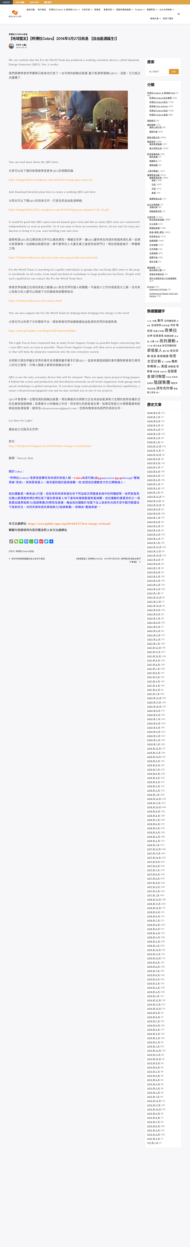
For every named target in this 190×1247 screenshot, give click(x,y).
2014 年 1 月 (153, 1046)
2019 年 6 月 (153, 773)
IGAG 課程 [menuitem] (20, 2)
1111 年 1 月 (152, 1143)
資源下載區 (168, 18)
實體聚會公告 (155, 199)
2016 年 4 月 (153, 933)
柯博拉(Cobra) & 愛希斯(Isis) (63, 9)
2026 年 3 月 (153, 434)
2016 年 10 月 (154, 908)
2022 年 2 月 (153, 639)
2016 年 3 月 (153, 937)
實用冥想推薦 (155, 144)
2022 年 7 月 (153, 618)
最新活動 (31, 9)
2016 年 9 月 (153, 912)
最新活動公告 (153, 137)
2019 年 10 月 (154, 757)
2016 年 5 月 (153, 929)
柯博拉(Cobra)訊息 (18, 34)
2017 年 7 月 (153, 870)
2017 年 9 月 (153, 862)
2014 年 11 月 (154, 1004)
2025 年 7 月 (153, 467)
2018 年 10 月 (154, 807)
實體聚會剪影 (155, 178)
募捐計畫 (154, 18)
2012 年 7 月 (153, 1122)
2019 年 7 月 (153, 769)
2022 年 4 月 (153, 631)
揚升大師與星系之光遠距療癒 (163, 278)
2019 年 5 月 (153, 778)
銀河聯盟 (158, 376)
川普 (152, 341)
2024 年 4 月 (153, 530)
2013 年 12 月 (154, 1050)
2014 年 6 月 (153, 1025)
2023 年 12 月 (154, 547)
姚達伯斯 (169, 335)
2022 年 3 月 (153, 635)
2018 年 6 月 (153, 824)
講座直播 (153, 157)
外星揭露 (153, 245)
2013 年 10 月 (154, 1059)
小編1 (24, 45)
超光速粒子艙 (155, 270)
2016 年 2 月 (153, 941)
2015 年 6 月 (153, 975)
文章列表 (86, 9)
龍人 (158, 393)
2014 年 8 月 (153, 1017)
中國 (154, 321)
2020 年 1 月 (153, 744)
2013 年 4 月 (153, 1084)
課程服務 (151, 125)
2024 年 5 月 (153, 526)
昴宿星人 (154, 350)
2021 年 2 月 (153, 689)
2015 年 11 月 (153, 954)
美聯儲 (172, 366)
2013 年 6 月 (153, 1075)
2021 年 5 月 (153, 677)
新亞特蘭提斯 (169, 345)
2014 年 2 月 (153, 1042)
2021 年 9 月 (153, 660)
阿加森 (168, 377)
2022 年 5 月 (153, 627)
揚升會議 (157, 346)
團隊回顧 (153, 165)
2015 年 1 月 (153, 996)
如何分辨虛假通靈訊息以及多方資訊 (28, 558)
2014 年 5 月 (153, 1029)
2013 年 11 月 (154, 1055)
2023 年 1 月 (153, 593)
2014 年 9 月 (153, 1013)
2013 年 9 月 (153, 1063)
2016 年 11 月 (154, 904)
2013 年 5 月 (153, 1080)
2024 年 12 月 (154, 496)
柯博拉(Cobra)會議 (158, 115)
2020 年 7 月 (153, 719)
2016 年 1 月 (153, 945)
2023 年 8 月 (153, 564)
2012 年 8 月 (153, 1117)
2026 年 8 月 (153, 413)
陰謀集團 (162, 382)
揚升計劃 (153, 261)
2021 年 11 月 (154, 652)
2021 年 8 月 (153, 664)
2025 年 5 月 (153, 475)
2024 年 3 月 (153, 534)
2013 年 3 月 (153, 1088)
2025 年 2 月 (153, 488)
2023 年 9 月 (153, 559)
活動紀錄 (153, 207)
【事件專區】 (153, 171)
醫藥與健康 (154, 228)
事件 (160, 320)
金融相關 (153, 240)
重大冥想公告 (155, 148)
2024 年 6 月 (153, 522)
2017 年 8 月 (153, 866)
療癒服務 (151, 267)
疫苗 (153, 356)
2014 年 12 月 (154, 1000)
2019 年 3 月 (153, 786)
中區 (154, 188)
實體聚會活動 (153, 175)
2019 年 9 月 (153, 761)
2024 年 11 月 (154, 501)
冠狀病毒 (166, 325)
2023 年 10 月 (154, 555)
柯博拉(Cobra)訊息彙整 (160, 98)
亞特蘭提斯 (170, 320)
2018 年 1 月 (153, 845)
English (151, 287)
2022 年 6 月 (153, 622)
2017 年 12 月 (154, 849)
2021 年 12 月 (154, 648)
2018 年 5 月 (153, 828)
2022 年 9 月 (153, 610)
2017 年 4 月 (153, 883)
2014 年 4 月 (153, 1034)
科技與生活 (154, 236)
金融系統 (163, 372)
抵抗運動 (168, 340)
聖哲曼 (156, 371)
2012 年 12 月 (154, 1101)
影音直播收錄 (153, 154)
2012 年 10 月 (154, 1109)
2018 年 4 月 (153, 832)
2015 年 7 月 (153, 971)
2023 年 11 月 (154, 551)
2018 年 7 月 (153, 820)
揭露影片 (153, 161)
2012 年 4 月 (153, 1134)
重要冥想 (108, 9)
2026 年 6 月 (153, 421)
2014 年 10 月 (154, 1008)
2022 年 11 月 (154, 601)
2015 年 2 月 (153, 992)
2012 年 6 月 (153, 1126)
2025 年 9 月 (153, 459)
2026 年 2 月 (153, 438)
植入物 (166, 351)
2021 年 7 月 (153, 668)
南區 (154, 180)
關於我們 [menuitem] (47, 2)
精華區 (97, 9)
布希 (157, 342)
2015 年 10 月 (154, 958)
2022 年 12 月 (154, 597)
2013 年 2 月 (153, 1092)
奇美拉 (171, 330)
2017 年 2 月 (153, 891)
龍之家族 (151, 392)
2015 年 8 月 (153, 966)
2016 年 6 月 (153, 925)
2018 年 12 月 (154, 799)
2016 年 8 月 (153, 916)
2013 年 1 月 (153, 1096)
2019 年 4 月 (153, 782)
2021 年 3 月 (153, 685)
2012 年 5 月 (153, 1130)
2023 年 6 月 (153, 572)
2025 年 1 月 (153, 492)
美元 (158, 367)
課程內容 (153, 131)
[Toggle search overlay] (179, 14)
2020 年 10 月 (154, 706)
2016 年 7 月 (153, 920)
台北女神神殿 (165, 9)
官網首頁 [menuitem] (6, 2)
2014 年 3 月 (153, 1038)
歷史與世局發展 (156, 219)
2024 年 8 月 (153, 513)
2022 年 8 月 (153, 614)
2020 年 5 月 (153, 727)
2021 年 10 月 (154, 656)
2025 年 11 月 (154, 450)
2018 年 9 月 (153, 811)
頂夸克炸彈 (164, 388)
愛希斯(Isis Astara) (158, 106)
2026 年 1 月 (153, 442)
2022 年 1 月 (153, 643)
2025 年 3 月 (153, 484)
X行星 (149, 321)
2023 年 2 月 (153, 589)
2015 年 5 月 (153, 979)
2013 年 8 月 (153, 1067)
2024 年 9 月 (153, 509)
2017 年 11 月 (153, 853)
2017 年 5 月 (153, 878)
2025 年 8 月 (153, 463)
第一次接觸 (166, 362)
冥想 (172, 325)
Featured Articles (158, 289)
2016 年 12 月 (154, 899)
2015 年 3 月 (153, 987)
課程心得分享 (155, 127)
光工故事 (153, 224)
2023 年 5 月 (153, 576)
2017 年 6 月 (153, 874)
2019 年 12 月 (154, 748)
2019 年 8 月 (153, 765)
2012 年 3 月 (153, 1138)
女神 (149, 335)
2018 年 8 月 (153, 815)
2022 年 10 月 (154, 606)
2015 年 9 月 (153, 962)
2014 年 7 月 (153, 1021)
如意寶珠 (158, 335)
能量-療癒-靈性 (156, 232)
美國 (164, 366)
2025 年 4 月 (153, 480)
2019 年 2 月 (153, 790)
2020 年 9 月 (153, 710)
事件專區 (42, 9)
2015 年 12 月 (154, 950)
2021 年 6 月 (153, 673)
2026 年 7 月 (153, 417)
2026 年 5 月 (153, 425)
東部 (154, 193)
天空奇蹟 (153, 249)
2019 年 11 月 (154, 752)
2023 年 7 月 (153, 568)
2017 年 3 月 (153, 887)
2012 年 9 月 (153, 1113)
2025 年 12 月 (154, 446)
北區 (154, 184)
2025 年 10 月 (154, 455)
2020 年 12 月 (154, 698)
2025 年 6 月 (153, 471)
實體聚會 (151, 9)
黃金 (176, 388)
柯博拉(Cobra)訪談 (158, 110)
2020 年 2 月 (153, 740)
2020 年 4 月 (153, 731)
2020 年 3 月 (153, 736)
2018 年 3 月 (153, 836)
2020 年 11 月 (154, 702)
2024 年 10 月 (154, 505)
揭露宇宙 (153, 257)
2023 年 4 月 (153, 580)
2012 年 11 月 (154, 1105)
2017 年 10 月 (154, 857)
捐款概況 (151, 120)
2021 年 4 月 (153, 681)
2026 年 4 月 (153, 429)
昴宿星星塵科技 (156, 274)
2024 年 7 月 (153, 517)
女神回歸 (153, 253)
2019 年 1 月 (153, 794)
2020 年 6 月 (153, 723)
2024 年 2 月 (153, 538)
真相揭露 (163, 356)
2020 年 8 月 (153, 715)
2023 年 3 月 (153, 585)
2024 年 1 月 (153, 543)
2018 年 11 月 (154, 803)
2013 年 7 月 (153, 1071)
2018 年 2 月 (153, 841)
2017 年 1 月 (153, 895)
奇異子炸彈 (158, 331)
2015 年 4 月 (153, 983)
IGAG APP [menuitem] (34, 2)
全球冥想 (156, 325)
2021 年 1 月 (153, 694)
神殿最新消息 (155, 211)
